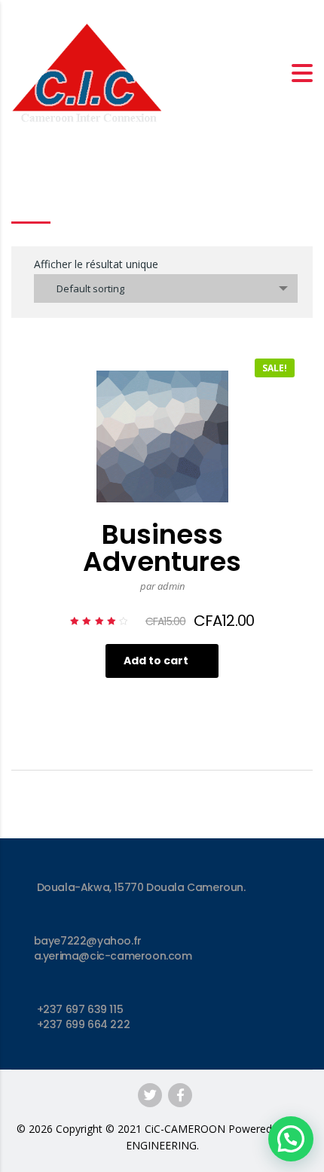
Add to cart (156, 660)
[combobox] (166, 288)
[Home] (86, 71)
